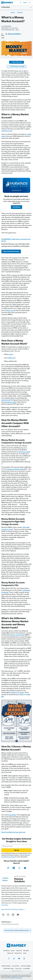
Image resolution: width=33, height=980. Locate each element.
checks (10, 354)
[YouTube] (19, 958)
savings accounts (24, 452)
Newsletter (26, 950)
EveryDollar (12, 815)
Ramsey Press (18, 953)
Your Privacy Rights (26, 966)
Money (13, 12)
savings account (6, 131)
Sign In (25, 2)
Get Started (16, 207)
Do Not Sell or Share (8, 968)
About (24, 953)
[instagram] (13, 914)
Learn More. (5, 905)
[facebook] (3, 914)
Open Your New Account (11, 251)
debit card (11, 358)
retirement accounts (17, 692)
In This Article (5, 7)
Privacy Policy (11, 857)
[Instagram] (24, 958)
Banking (20, 12)
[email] (25, 868)
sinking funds (5, 400)
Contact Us (19, 950)
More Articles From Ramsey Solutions (12, 909)
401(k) (22, 694)
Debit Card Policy (6, 966)
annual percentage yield (14, 469)
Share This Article (17, 62)
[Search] (20, 2)
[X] (19, 868)
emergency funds (10, 402)
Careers (13, 950)
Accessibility (26, 968)
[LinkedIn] (14, 868)
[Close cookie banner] (30, 973)
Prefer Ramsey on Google (17, 66)
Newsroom (10, 953)
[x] (8, 914)
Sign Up (16, 850)
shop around (10, 310)
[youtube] (18, 914)
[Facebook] (8, 868)
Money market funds (17, 635)
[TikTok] (14, 958)
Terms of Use (19, 977)
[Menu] (30, 2)
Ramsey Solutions (14, 34)
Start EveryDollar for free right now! (13, 832)
